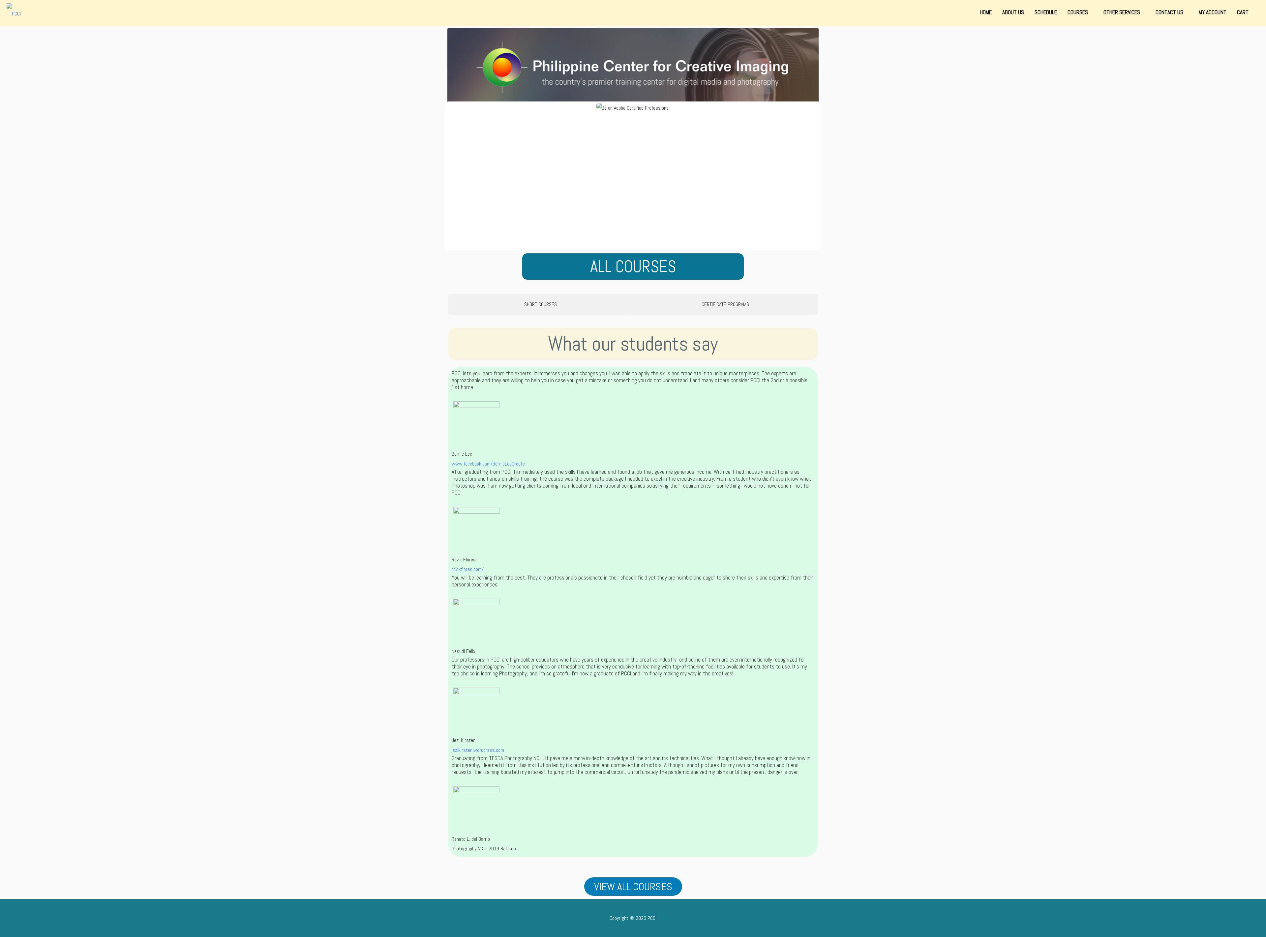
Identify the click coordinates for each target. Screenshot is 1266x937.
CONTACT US (1170, 12)
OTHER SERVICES (1122, 12)
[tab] (537, 304)
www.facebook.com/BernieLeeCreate (488, 463)
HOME (986, 12)
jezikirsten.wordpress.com (478, 750)
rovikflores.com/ (468, 569)
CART (1243, 12)
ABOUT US (1013, 12)
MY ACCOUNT (1212, 12)
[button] (455, 176)
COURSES (1078, 12)
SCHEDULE (1046, 12)
